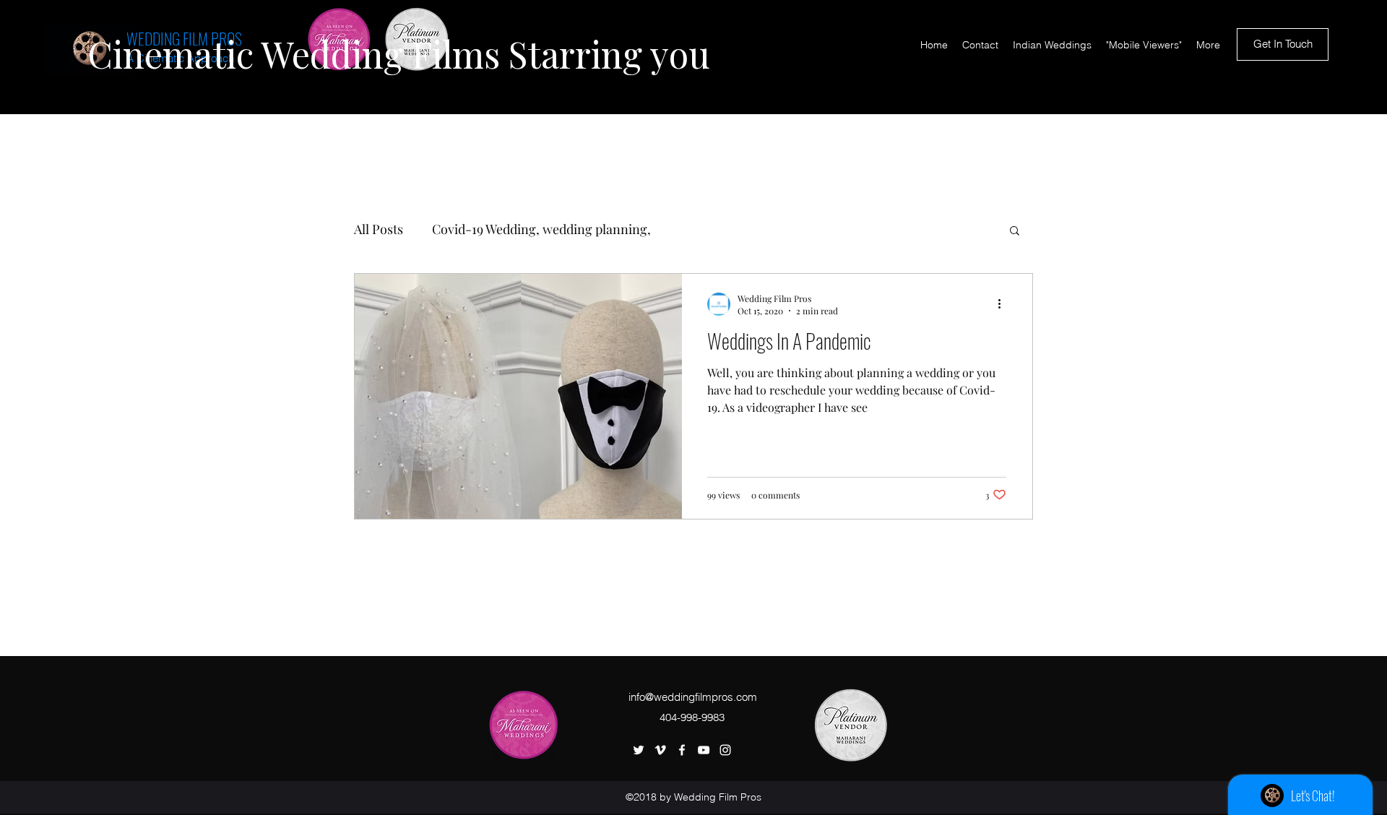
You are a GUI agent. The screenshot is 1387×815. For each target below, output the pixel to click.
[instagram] (725, 750)
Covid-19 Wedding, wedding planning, (541, 229)
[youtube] (703, 750)
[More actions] (1004, 304)
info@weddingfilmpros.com (692, 697)
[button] (1014, 231)
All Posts (378, 229)
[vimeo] (660, 750)
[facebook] (682, 750)
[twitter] (638, 750)
